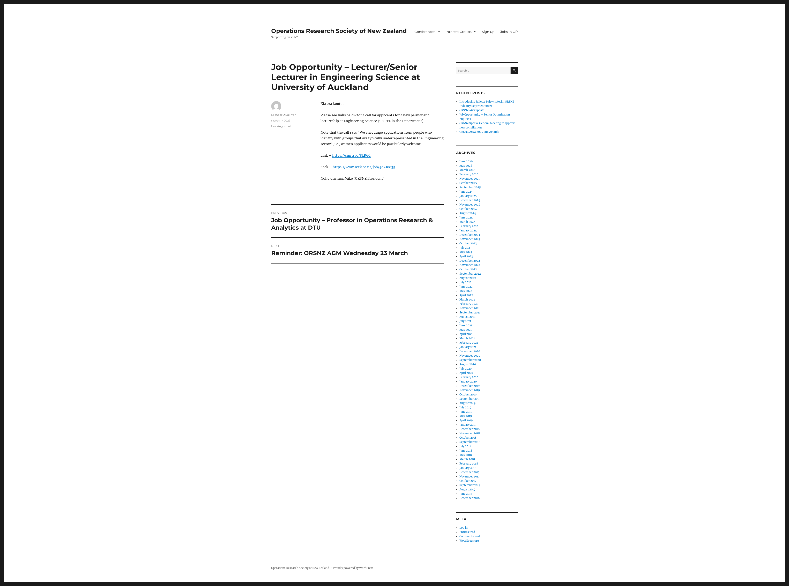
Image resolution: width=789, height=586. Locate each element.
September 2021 (469, 312)
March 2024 (467, 222)
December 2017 (469, 472)
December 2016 (469, 498)
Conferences (424, 32)
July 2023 (465, 248)
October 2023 (468, 243)
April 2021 (466, 334)
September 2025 (470, 187)
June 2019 (465, 412)
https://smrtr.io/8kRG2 (351, 155)
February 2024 (468, 226)
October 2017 (467, 481)
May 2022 (465, 291)
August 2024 (467, 213)
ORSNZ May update (471, 110)
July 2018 (465, 446)
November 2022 (469, 265)
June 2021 (465, 325)
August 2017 (467, 489)
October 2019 (468, 394)
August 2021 (467, 317)
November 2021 (469, 308)
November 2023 (469, 239)
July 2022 (465, 282)
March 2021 (467, 338)
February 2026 (469, 174)
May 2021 (465, 330)
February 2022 (468, 304)
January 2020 (468, 381)
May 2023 (465, 252)
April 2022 (466, 295)
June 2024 (466, 217)
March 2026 (467, 170)
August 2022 (467, 278)
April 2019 (466, 420)
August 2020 (467, 364)
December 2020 (469, 351)
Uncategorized (281, 126)
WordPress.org (469, 540)
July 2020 (465, 368)
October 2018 (467, 437)
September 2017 (469, 485)
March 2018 (467, 459)
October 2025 (468, 183)
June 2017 (465, 494)
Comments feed (469, 536)
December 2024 (469, 200)
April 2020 (466, 373)
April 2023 (466, 256)
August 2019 (467, 403)
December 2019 (469, 386)
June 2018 (465, 450)
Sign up (488, 32)
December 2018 (469, 429)
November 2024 (469, 204)
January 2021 (467, 347)
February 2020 (468, 377)
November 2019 (469, 390)
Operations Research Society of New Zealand (339, 30)
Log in (463, 527)
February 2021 (468, 342)
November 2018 (469, 433)
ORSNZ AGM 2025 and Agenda (479, 132)
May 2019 (465, 416)
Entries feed (467, 532)
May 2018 (465, 455)
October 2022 (468, 269)
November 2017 (469, 476)
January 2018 (467, 468)
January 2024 (468, 230)
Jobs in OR (509, 32)
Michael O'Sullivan (283, 114)
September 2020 (470, 360)
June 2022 (466, 286)
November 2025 (469, 178)
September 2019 (470, 399)
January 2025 (468, 196)
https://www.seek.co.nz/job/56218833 (364, 167)
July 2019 (465, 407)
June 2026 (466, 161)
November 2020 (469, 355)
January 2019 (467, 424)
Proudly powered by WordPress (353, 568)
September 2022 (470, 273)
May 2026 (465, 166)
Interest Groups (459, 32)
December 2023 (469, 235)
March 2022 (467, 299)
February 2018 (468, 463)
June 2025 (466, 191)
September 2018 (469, 442)
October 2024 (468, 209)
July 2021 (465, 321)
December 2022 (469, 260)
